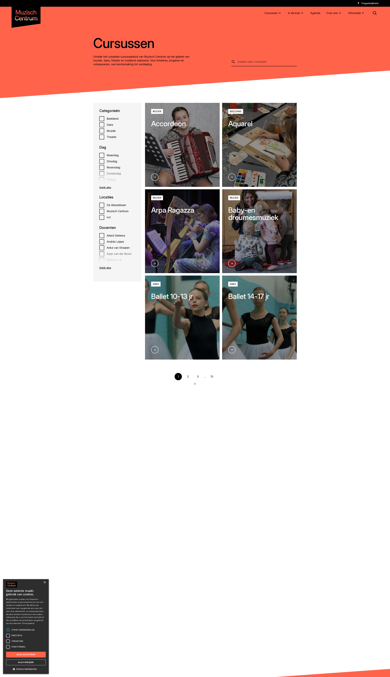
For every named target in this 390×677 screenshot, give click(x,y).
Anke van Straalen (118, 247)
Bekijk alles (105, 187)
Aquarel (240, 123)
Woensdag (113, 167)
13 (211, 376)
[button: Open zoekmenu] (374, 13)
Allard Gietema (116, 235)
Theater (111, 137)
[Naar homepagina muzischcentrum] (26, 14)
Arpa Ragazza (172, 209)
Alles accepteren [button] (25, 654)
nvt (109, 217)
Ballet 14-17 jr (248, 296)
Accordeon (168, 123)
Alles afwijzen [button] (26, 662)
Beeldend (113, 118)
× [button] (44, 582)
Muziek (111, 130)
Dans (110, 124)
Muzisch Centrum (118, 211)
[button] (26, 669)
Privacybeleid (28, 623)
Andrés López (115, 241)
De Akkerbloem (116, 205)
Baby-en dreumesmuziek (253, 213)
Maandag (113, 155)
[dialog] (26, 626)
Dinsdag (112, 161)
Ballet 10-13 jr (172, 296)
